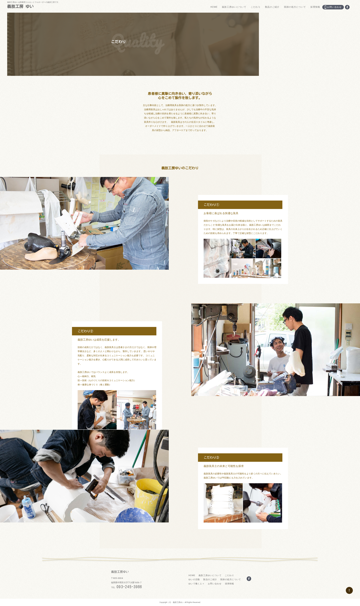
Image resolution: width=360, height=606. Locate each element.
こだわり (255, 7)
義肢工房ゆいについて (234, 7)
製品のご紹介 (272, 7)
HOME (213, 7)
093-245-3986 (129, 587)
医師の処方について (295, 7)
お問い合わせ (215, 583)
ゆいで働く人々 (196, 583)
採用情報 (315, 7)
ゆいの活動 (194, 579)
